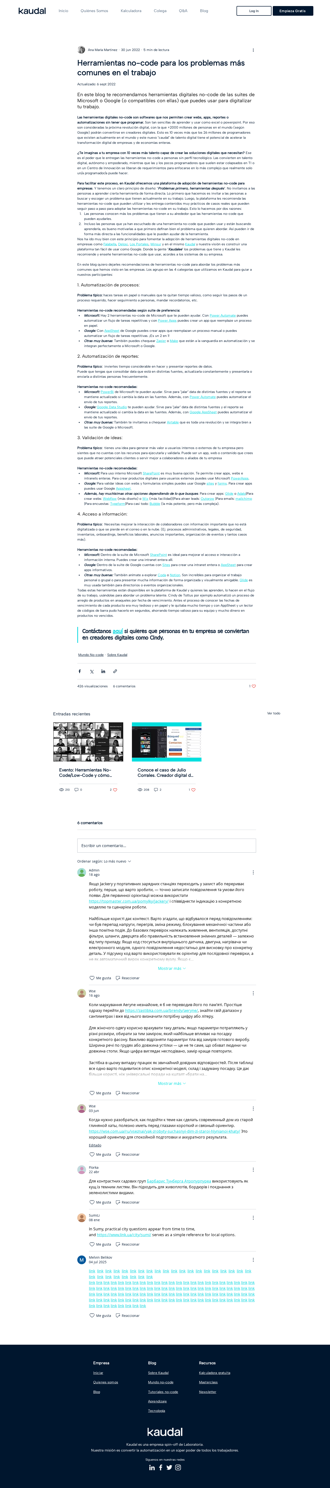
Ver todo (273, 713)
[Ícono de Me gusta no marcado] (92, 978)
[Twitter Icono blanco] (169, 1467)
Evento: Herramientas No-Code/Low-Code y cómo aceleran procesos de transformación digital (85, 772)
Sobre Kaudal (117, 655)
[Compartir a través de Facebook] (79, 671)
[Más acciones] (253, 50)
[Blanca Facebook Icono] (161, 1467)
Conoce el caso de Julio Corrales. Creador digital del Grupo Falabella (166, 772)
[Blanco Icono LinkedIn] (152, 1467)
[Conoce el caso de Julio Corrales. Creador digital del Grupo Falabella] (167, 742)
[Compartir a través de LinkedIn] (103, 671)
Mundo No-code (91, 655)
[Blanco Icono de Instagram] (178, 1467)
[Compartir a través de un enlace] (115, 671)
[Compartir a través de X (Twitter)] (91, 671)
